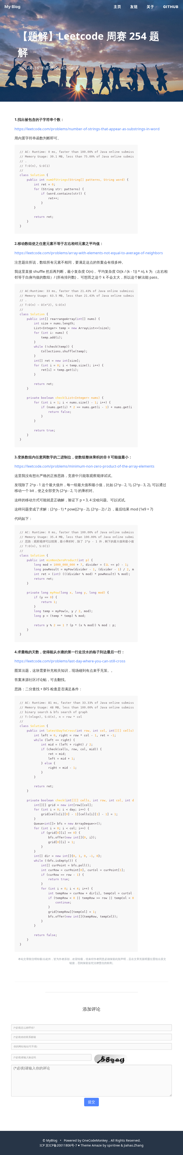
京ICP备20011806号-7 (61, 1145)
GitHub (171, 6)
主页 (117, 6)
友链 (134, 6)
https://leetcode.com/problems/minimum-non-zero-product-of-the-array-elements (84, 466)
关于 (150, 6)
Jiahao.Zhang (133, 1145)
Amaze (97, 1145)
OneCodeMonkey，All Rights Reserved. (111, 1140)
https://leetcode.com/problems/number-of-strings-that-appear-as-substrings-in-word (87, 128)
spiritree (113, 1145)
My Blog (12, 6)
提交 (91, 1101)
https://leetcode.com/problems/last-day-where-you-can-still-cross (70, 661)
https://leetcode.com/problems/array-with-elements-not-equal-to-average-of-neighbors (89, 252)
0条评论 (50, 67)
